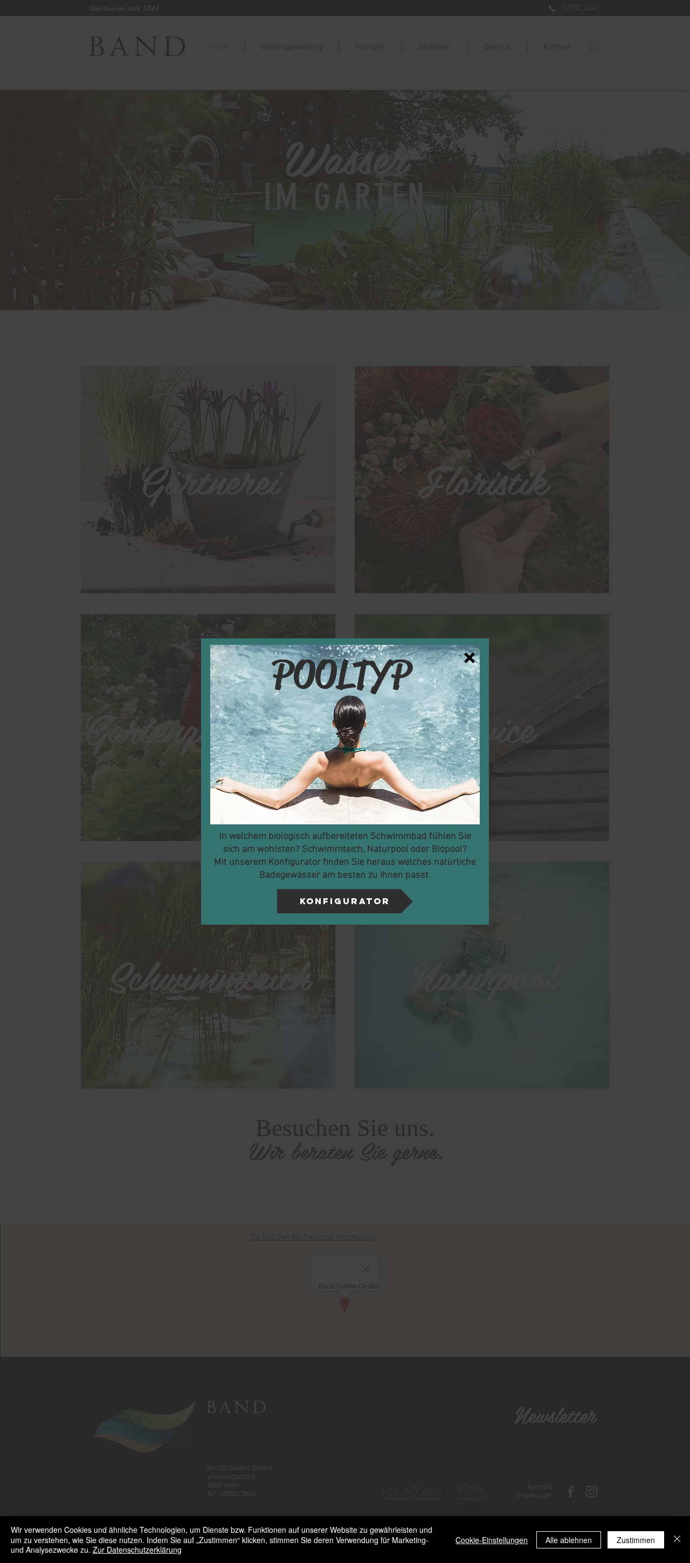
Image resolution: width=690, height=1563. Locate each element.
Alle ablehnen (569, 1539)
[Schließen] (677, 1539)
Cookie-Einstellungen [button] (492, 1539)
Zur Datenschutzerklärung (137, 1549)
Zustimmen (636, 1539)
